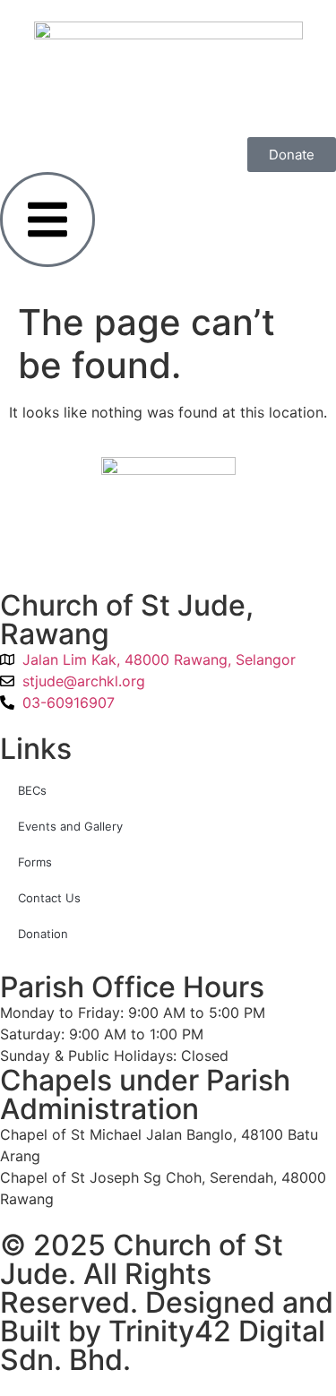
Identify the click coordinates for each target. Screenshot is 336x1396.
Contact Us (49, 898)
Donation (43, 933)
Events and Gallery (70, 826)
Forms (35, 862)
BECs (32, 790)
